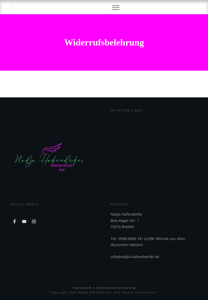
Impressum (83, 288)
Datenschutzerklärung (116, 288)
